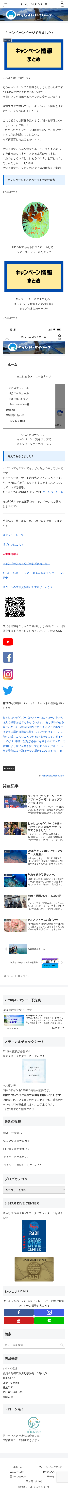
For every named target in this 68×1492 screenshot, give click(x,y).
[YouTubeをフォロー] (19, 1320)
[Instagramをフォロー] (49, 1312)
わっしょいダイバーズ (34, 4)
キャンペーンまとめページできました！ (26, 563)
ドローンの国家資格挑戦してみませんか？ (28, 587)
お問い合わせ (35, 1481)
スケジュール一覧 (13, 535)
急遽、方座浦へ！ (13, 1133)
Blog (51, 1476)
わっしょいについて (51, 1467)
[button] (62, 1345)
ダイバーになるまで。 (16, 1157)
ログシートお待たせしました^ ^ (22, 1165)
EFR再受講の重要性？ (16, 1149)
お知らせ (10, 768)
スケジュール (19, 1476)
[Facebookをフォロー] (19, 1312)
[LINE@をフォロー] (49, 1320)
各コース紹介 (19, 1471)
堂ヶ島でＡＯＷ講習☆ (16, 1141)
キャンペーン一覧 (53, 492)
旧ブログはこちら (13, 544)
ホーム (18, 1467)
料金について (51, 1471)
